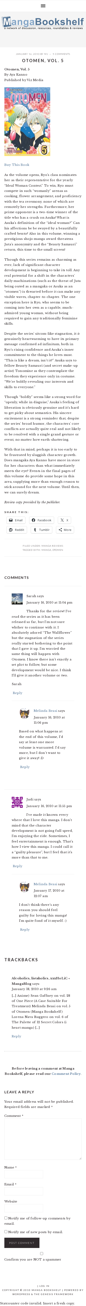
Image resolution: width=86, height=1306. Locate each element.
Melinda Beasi (45, 711)
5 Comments (61, 54)
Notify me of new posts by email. (35, 1232)
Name (10, 1167)
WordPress (21, 1294)
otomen (58, 549)
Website (10, 1201)
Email (10, 1184)
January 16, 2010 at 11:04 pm (49, 602)
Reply (17, 693)
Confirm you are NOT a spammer (32, 1259)
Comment (13, 1116)
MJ (46, 54)
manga (46, 549)
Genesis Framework (57, 1294)
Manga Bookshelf (43, 28)
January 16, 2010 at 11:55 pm (49, 806)
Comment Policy (66, 1074)
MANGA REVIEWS (52, 545)
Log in (44, 1286)
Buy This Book (16, 165)
